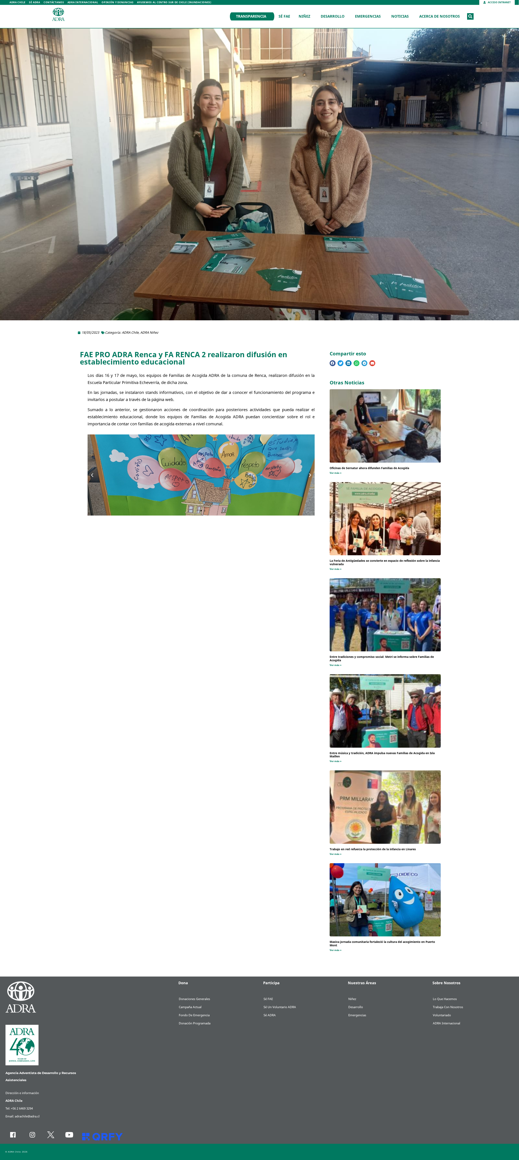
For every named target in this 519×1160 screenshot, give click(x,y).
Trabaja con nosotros (448, 1007)
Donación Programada (194, 1023)
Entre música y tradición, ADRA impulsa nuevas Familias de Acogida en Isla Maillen (382, 755)
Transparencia (251, 16)
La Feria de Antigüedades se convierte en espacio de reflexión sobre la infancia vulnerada (385, 562)
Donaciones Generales (194, 999)
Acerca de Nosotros (439, 16)
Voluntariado (442, 1015)
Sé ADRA (34, 2)
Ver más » (335, 473)
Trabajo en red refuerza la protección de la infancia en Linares (373, 849)
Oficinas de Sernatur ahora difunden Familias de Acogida (369, 468)
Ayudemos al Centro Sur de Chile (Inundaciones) (174, 2)
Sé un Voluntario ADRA (280, 1007)
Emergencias (368, 16)
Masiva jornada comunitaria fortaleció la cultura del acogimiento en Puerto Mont (382, 944)
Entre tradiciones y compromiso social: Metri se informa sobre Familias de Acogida (382, 659)
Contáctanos (54, 2)
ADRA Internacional (83, 2)
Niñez (304, 16)
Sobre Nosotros (446, 983)
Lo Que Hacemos (445, 999)
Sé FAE (284, 16)
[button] (470, 16)
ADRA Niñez (149, 332)
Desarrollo (332, 16)
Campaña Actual (190, 1007)
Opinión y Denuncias (117, 2)
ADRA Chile (18, 2)
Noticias (400, 16)
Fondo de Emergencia (194, 1015)
